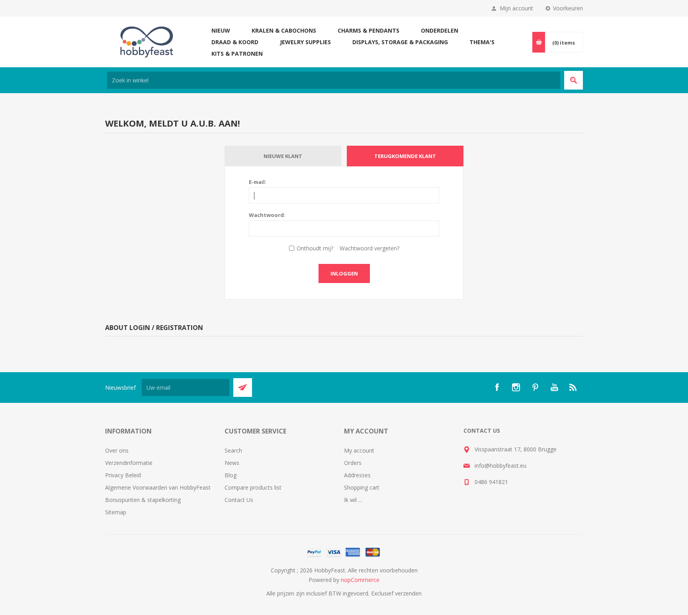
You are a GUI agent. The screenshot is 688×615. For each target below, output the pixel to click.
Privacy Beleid (123, 475)
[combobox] (333, 80)
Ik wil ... (353, 500)
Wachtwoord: (267, 215)
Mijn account (516, 8)
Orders (353, 463)
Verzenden (242, 387)
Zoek (573, 80)
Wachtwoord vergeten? (369, 248)
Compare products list (253, 487)
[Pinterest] (535, 387)
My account (359, 450)
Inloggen (344, 273)
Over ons (117, 450)
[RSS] (573, 387)
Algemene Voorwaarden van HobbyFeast (158, 487)
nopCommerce (360, 580)
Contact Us (239, 500)
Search (233, 450)
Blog (230, 475)
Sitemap (115, 512)
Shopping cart (361, 487)
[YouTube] (554, 387)
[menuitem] (165, 450)
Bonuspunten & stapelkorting (143, 500)
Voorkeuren (568, 8)
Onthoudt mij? (315, 248)
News (232, 463)
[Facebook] (497, 387)
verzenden (408, 593)
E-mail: (257, 181)
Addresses (357, 475)
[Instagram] (516, 387)
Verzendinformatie (128, 463)
